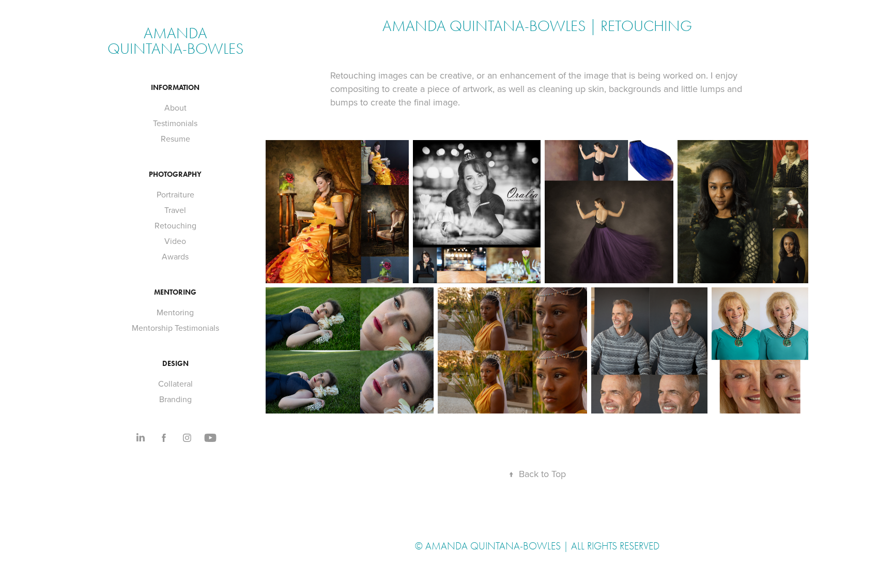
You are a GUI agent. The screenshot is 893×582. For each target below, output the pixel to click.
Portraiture (175, 194)
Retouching (175, 225)
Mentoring (175, 292)
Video (175, 241)
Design (175, 363)
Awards (175, 256)
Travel (175, 210)
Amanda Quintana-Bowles (175, 41)
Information (175, 87)
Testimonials (175, 123)
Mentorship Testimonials (175, 327)
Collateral (175, 383)
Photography (175, 174)
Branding (175, 399)
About (175, 107)
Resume (175, 138)
